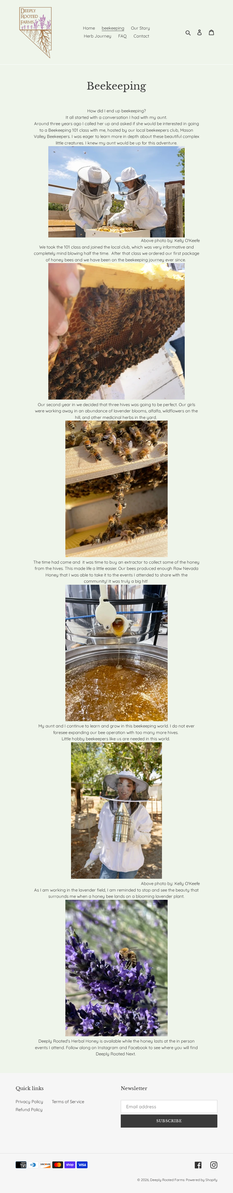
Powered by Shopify (201, 1180)
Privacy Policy (29, 1101)
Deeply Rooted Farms (167, 1180)
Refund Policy (29, 1109)
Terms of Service (68, 1101)
